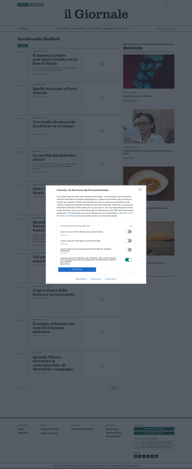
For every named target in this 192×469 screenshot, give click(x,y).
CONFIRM (77, 270)
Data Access (96, 279)
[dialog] (96, 234)
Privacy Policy (111, 279)
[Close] (141, 190)
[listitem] (96, 226)
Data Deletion (81, 279)
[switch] (128, 231)
